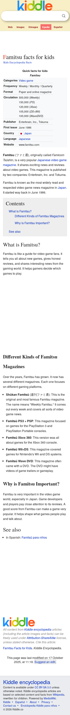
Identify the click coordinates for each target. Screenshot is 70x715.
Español (58, 27)
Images (20, 27)
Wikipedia (58, 694)
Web (10, 27)
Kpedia (46, 27)
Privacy (45, 702)
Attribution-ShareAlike (41, 638)
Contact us (9, 705)
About (33, 702)
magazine (9, 165)
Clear (56, 16)
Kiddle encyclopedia (37, 629)
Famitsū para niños (34, 537)
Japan (28, 133)
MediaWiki (50, 698)
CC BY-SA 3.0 (43, 687)
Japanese (24, 139)
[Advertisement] (35, 41)
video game (59, 160)
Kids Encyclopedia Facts (17, 62)
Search (63, 16)
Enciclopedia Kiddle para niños (39, 705)
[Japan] (21, 133)
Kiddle (6, 702)
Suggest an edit (45, 662)
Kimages (33, 27)
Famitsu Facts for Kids (17, 648)
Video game (26, 80)
